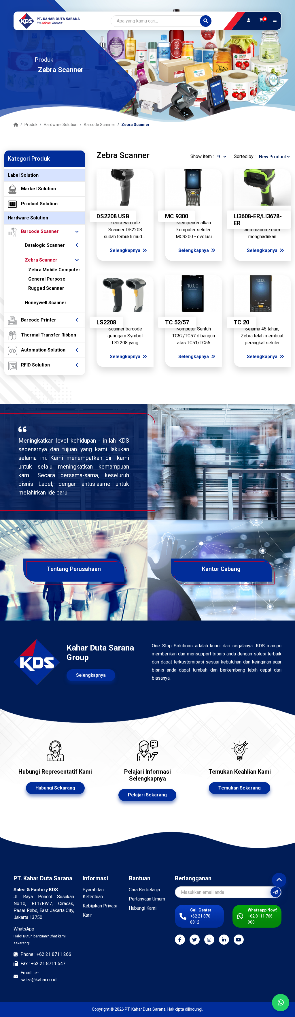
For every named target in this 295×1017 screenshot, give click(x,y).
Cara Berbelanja (144, 889)
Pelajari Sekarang (147, 795)
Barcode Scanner (99, 124)
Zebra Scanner (135, 124)
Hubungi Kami (142, 908)
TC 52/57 (177, 322)
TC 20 (241, 322)
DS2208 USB (113, 216)
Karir (87, 915)
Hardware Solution (60, 124)
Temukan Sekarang (239, 788)
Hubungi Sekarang (55, 788)
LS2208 (106, 322)
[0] (262, 20)
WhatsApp (40, 935)
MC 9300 (176, 216)
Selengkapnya (125, 250)
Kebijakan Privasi (100, 906)
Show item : (202, 156)
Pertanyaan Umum (147, 899)
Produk (30, 124)
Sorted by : (245, 156)
